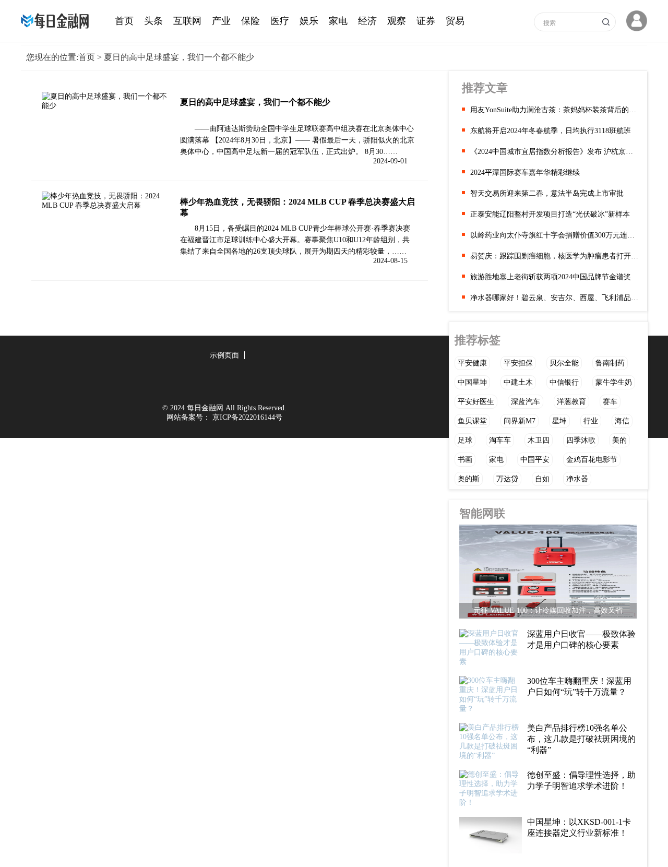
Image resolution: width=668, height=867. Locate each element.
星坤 (559, 421)
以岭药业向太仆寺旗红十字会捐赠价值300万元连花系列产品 (554, 235)
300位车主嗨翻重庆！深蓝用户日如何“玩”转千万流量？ (579, 686)
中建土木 (518, 382)
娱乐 (309, 21)
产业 (221, 21)
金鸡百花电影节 (591, 460)
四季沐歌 (580, 440)
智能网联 (482, 513)
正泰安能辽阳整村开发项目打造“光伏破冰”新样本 (550, 214)
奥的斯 (469, 479)
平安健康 (472, 363)
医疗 (279, 21)
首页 (124, 21)
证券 (425, 21)
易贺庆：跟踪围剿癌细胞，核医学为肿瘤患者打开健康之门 (554, 256)
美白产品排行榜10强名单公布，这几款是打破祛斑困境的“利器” (581, 738)
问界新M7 (519, 421)
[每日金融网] (57, 26)
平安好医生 (476, 402)
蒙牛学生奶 (613, 382)
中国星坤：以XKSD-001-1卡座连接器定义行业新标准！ (579, 827)
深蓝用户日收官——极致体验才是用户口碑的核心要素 (581, 639)
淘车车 (500, 440)
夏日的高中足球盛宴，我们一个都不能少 (255, 102)
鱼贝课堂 (472, 421)
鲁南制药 (610, 363)
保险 (250, 21)
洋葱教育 (571, 402)
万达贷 (507, 479)
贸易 (455, 21)
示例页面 (224, 355)
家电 (338, 21)
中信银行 (564, 382)
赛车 (610, 402)
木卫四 (539, 440)
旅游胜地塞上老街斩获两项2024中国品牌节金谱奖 (550, 277)
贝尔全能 (564, 363)
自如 (542, 479)
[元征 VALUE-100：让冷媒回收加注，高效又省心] (548, 574)
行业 (590, 421)
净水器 (577, 479)
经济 (367, 21)
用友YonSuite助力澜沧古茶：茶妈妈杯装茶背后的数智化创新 (554, 110)
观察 (396, 21)
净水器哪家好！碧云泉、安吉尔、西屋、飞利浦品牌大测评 (554, 298)
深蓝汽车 (525, 402)
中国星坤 (472, 382)
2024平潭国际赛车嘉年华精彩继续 (525, 172)
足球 (465, 440)
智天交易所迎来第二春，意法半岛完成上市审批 (547, 193)
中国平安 (535, 460)
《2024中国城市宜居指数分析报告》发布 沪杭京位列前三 (554, 152)
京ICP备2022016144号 (247, 417)
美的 (619, 440)
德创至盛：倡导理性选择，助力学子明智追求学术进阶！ (581, 780)
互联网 (187, 21)
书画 (465, 460)
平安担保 (518, 363)
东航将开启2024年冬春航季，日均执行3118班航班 (550, 131)
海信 (622, 421)
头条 (153, 21)
